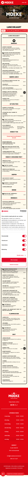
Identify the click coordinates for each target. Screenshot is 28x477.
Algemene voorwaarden (11, 468)
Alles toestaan (14, 259)
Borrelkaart (17, 30)
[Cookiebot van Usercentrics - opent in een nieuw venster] (20, 211)
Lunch (3, 30)
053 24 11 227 (14, 458)
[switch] (24, 240)
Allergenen (24, 30)
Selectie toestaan (14, 264)
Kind (12, 30)
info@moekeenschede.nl (14, 456)
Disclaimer (20, 468)
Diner (8, 30)
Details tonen (20, 255)
